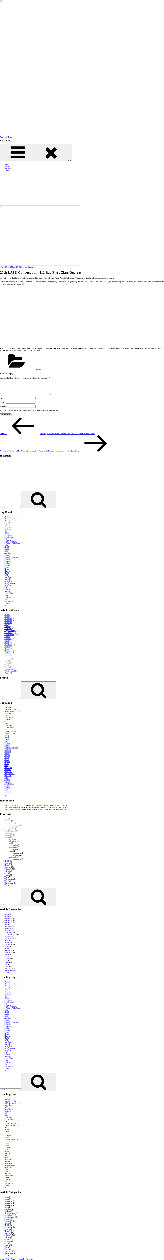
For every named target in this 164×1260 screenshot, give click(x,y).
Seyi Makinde (9, 593)
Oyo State (7, 585)
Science (7, 655)
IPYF (6, 551)
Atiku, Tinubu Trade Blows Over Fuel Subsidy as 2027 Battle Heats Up (29, 809)
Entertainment (9, 537)
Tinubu (6, 603)
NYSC (6, 573)
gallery (6, 545)
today (11, 851)
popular (7, 591)
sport (6, 661)
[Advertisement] (82, 188)
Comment (4, 394)
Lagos (6, 555)
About (6, 164)
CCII (6, 531)
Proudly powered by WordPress (22, 1259)
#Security (7, 517)
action (6, 615)
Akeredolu (8, 523)
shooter (7, 657)
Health (6, 547)
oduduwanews (30, 267)
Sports (6, 595)
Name (3, 398)
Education (37, 369)
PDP (6, 587)
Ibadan (6, 549)
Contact (7, 166)
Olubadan (7, 579)
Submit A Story (9, 170)
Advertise (7, 168)
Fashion (7, 637)
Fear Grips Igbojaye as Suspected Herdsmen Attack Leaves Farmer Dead (30, 807)
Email (2, 402)
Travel (6, 667)
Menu (69, 160)
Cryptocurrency (10, 631)
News (6, 569)
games (6, 641)
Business (7, 529)
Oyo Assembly (9, 583)
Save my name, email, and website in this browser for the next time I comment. (30, 411)
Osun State (8, 581)
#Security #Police (10, 519)
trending (7, 669)
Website (3, 406)
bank (6, 625)
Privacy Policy (5, 1259)
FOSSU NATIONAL (12, 543)
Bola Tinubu (8, 527)
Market (6, 563)
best (10, 843)
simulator (7, 659)
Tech (6, 599)
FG (5, 539)
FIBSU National (10, 541)
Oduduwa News (6, 137)
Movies (7, 565)
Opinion (7, 651)
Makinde (7, 561)
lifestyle (7, 647)
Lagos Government (11, 557)
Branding (7, 627)
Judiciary (7, 553)
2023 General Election (12, 521)
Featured (7, 639)
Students (7, 597)
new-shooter (13, 847)
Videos (6, 673)
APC (6, 525)
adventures (8, 619)
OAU (6, 575)
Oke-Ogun (8, 577)
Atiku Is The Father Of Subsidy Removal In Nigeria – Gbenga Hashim (29, 805)
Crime (6, 533)
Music (6, 567)
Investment (8, 645)
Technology (8, 601)
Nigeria (7, 571)
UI (5, 605)
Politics (7, 589)
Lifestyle (7, 559)
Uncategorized (9, 671)
